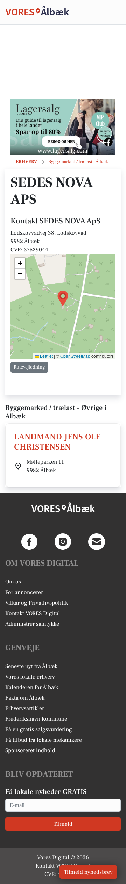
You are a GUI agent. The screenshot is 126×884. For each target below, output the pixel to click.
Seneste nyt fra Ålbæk (31, 666)
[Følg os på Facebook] (29, 541)
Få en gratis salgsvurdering (38, 729)
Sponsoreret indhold (30, 750)
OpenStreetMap (75, 356)
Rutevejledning (29, 367)
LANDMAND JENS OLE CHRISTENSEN (57, 441)
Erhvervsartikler (24, 708)
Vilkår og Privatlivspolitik (36, 602)
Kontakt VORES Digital (32, 613)
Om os (13, 581)
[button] (63, 298)
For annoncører (24, 592)
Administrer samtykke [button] (32, 623)
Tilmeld (63, 824)
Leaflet (46, 356)
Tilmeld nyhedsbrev (88, 872)
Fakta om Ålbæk (24, 697)
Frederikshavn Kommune (36, 718)
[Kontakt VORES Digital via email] (96, 541)
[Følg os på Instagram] (63, 541)
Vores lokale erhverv (30, 676)
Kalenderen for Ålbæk (31, 687)
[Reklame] (62, 127)
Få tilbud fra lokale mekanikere (43, 739)
